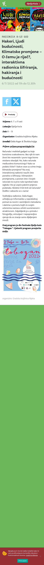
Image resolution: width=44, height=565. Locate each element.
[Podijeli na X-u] (16, 101)
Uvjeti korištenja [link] (32, 555)
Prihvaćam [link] (23, 561)
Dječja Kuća (32, 3)
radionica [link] (8, 36)
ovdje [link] (5, 231)
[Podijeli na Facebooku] (6, 101)
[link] (4, 3)
